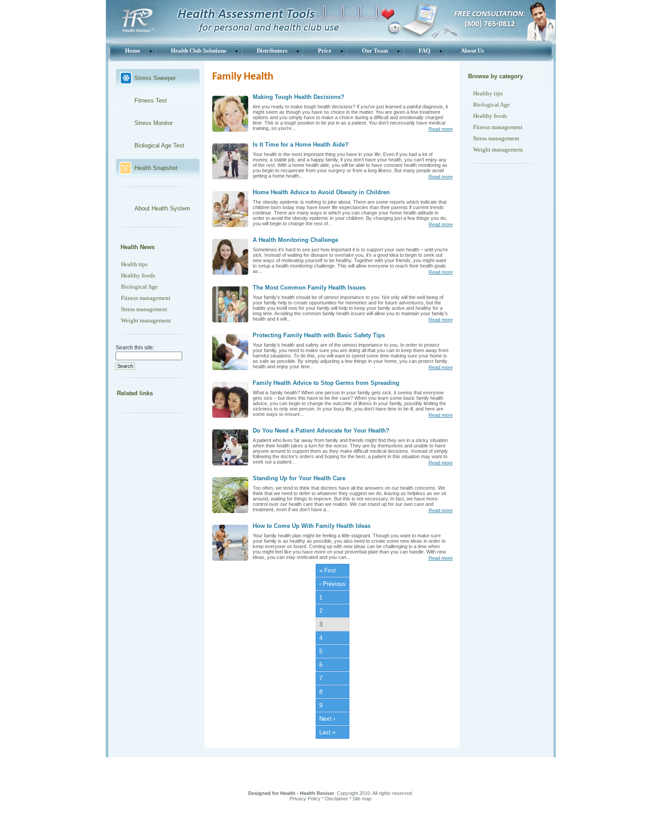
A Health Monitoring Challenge (295, 240)
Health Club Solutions (198, 50)
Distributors (272, 50)
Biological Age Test (159, 145)
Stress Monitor (153, 123)
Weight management (146, 320)
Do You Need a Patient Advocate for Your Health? (321, 430)
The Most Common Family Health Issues (309, 287)
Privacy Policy (305, 798)
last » (327, 732)
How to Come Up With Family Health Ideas (312, 525)
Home (132, 50)
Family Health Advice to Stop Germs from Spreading (326, 383)
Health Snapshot (156, 168)
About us (472, 50)
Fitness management (145, 298)
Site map (362, 798)
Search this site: (135, 347)
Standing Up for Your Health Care (299, 478)
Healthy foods (138, 275)
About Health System (162, 208)
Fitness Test (150, 100)
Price (324, 50)
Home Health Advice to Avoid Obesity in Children (321, 192)
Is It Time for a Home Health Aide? (300, 144)
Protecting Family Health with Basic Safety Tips (319, 335)
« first (327, 570)
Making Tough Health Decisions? (298, 97)
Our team (375, 50)
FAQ (424, 50)
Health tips (134, 264)
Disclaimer (336, 798)
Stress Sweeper (155, 78)
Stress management (144, 309)
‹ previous (332, 583)
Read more (441, 129)
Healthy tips (488, 93)
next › (327, 718)
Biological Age (139, 286)
